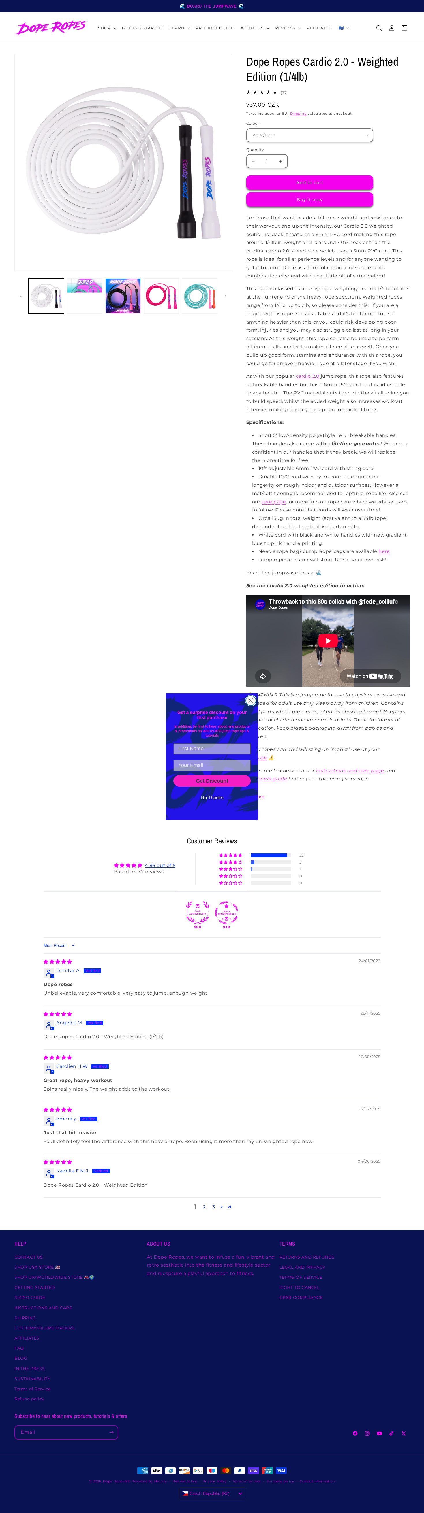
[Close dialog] (251, 701)
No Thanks (212, 797)
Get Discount (212, 781)
